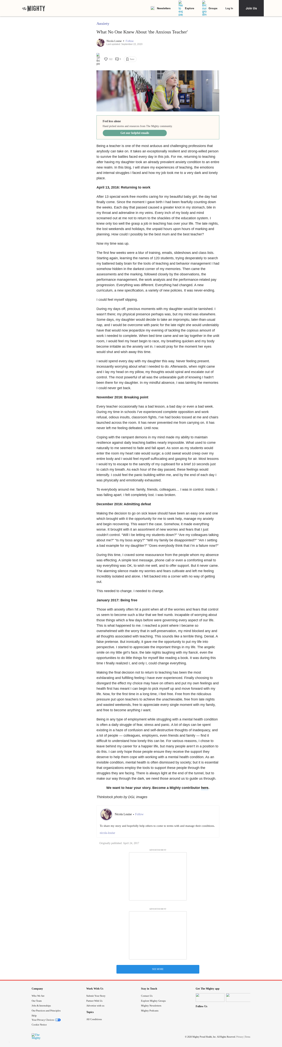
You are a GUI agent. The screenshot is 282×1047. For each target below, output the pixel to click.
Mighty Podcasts (149, 1010)
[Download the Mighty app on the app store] (210, 997)
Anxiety (102, 23)
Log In (229, 8)
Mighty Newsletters (151, 1005)
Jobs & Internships (41, 1005)
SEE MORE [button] (157, 969)
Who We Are (38, 995)
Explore (189, 8)
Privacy (239, 1036)
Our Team (37, 1000)
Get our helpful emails (134, 133)
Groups (213, 8)
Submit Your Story (96, 995)
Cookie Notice (39, 1024)
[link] (33, 8)
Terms (247, 1036)
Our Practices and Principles (46, 1010)
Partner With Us (94, 1000)
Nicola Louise (114, 41)
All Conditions (94, 1019)
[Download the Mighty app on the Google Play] (240, 997)
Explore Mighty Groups (153, 1000)
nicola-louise (107, 832)
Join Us (251, 8)
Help (34, 1015)
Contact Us (147, 995)
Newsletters (164, 8)
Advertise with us (95, 1005)
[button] (130, 41)
